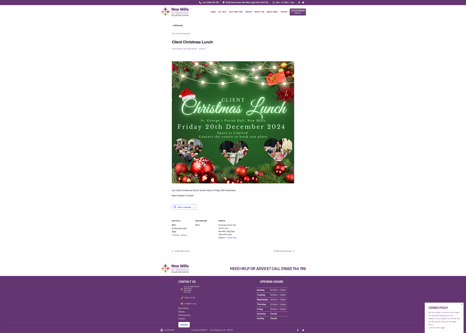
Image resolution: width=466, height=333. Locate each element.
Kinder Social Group (283, 251)
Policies (181, 311)
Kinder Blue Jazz (181, 251)
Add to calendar (184, 207)
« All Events (177, 25)
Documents (183, 308)
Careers (181, 318)
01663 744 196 (293, 268)
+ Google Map (231, 237)
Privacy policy (184, 315)
